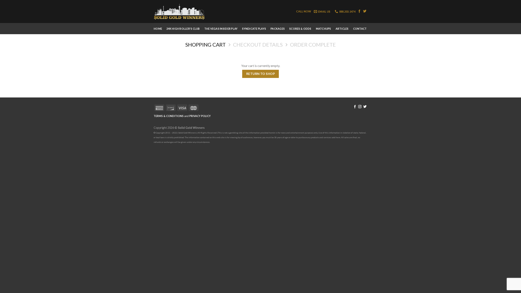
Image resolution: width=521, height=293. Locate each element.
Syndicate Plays (254, 28)
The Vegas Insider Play (221, 28)
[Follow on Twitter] (364, 11)
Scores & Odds (300, 28)
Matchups (323, 28)
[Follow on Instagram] (359, 107)
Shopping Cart (205, 45)
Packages (277, 28)
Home (158, 28)
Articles (342, 28)
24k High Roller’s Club (183, 28)
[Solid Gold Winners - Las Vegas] (179, 11)
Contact (360, 28)
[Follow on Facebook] (359, 11)
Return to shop (260, 73)
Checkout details (258, 45)
